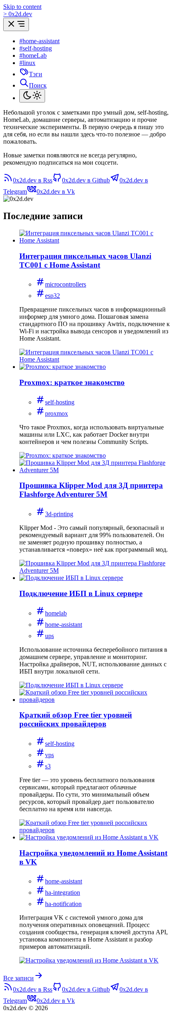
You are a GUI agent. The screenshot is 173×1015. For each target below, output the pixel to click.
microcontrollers (65, 284)
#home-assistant (39, 41)
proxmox (56, 413)
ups (49, 635)
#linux (27, 62)
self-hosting (59, 402)
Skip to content (22, 6)
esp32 (52, 295)
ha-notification (63, 903)
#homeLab (33, 55)
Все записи (18, 978)
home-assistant (63, 624)
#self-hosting (35, 48)
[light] (32, 96)
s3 (48, 766)
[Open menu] (16, 24)
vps (49, 754)
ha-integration (62, 892)
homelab (56, 613)
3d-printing (59, 514)
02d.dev (17, 13)
